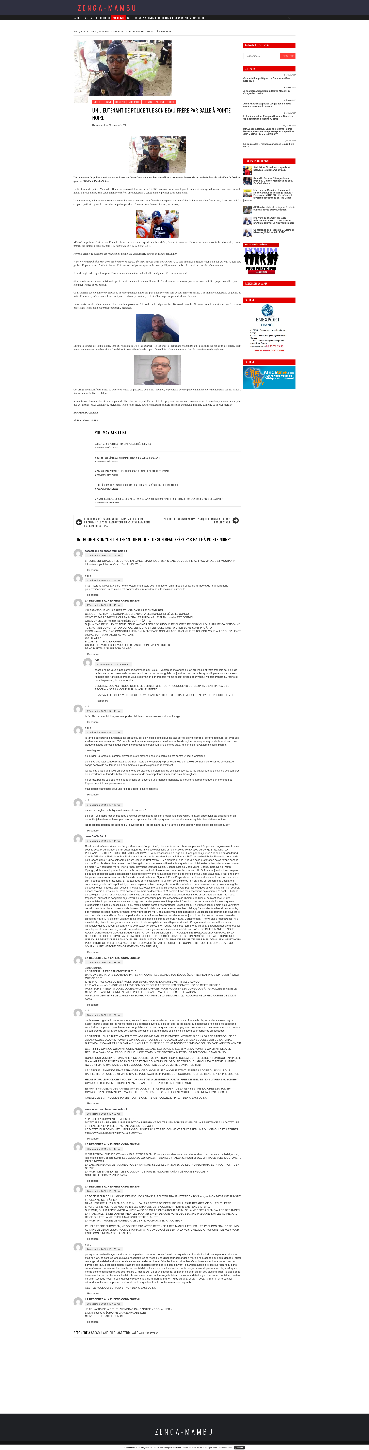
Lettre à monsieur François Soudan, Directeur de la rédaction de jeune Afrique (137, 485)
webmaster (101, 125)
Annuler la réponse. (148, 1333)
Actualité (91, 18)
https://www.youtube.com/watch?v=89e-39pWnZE (113, 1132)
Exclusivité (119, 18)
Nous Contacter (195, 18)
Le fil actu (147, 102)
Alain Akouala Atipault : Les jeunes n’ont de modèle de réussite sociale (132, 471)
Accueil (79, 18)
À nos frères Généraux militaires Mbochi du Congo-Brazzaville (128, 457)
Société (170, 102)
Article (97, 102)
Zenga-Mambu (108, 8)
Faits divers (134, 18)
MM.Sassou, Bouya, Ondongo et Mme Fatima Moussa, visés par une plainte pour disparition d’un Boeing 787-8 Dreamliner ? (159, 499)
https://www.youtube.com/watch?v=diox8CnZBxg (113, 564)
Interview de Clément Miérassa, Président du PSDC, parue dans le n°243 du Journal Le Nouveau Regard (273, 220)
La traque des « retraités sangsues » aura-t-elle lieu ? (268, 145)
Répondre (93, 570)
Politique (104, 18)
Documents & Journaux (169, 18)
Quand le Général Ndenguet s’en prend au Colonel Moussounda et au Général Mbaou (273, 180)
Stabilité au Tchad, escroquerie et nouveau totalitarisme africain (271, 168)
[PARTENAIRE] (269, 328)
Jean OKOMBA (94, 836)
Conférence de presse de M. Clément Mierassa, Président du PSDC (273, 231)
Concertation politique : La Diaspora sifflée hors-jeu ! (123, 443)
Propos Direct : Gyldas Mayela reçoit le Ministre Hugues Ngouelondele (197, 520)
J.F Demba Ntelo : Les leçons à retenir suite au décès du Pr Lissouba (274, 208)
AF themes (216, 1445)
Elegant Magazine (198, 1445)
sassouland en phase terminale (104, 551)
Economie (108, 102)
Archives (148, 18)
